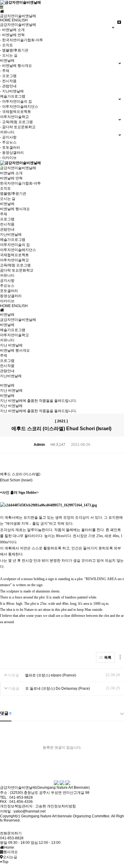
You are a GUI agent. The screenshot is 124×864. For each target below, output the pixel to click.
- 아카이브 (8, 158)
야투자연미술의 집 (15, 245)
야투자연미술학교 (14, 260)
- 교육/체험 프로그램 (16, 122)
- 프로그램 (8, 76)
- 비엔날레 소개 (12, 30)
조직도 (5, 188)
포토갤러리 (9, 291)
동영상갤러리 (11, 296)
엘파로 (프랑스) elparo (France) (50, 675)
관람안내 (7, 229)
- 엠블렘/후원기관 (14, 50)
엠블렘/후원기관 (13, 193)
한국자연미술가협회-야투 (20, 183)
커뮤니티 (7, 275)
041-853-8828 (11, 838)
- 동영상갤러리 (12, 153)
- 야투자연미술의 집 (16, 101)
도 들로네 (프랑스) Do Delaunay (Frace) (57, 688)
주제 (3, 214)
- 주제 (4, 71)
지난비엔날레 (11, 234)
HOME (5, 20)
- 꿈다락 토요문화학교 (18, 127)
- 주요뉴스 (8, 142)
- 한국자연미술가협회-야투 (21, 40)
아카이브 (7, 301)
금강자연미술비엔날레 (18, 168)
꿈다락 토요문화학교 (16, 270)
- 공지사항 (8, 137)
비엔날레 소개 (11, 173)
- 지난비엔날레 (12, 91)
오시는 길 (7, 199)
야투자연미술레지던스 (18, 250)
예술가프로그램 (12, 240)
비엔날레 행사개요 (15, 209)
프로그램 (7, 219)
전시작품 (7, 224)
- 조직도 (6, 45)
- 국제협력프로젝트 (15, 112)
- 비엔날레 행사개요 (16, 66)
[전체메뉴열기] (1, 7)
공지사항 (7, 280)
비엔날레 (7, 204)
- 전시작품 (8, 81)
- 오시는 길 (8, 55)
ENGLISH (20, 20)
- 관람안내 (8, 86)
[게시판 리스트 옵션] (120, 657)
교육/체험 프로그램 (15, 265)
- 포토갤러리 (10, 147)
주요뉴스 (7, 286)
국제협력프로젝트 (14, 255)
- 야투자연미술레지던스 (19, 106)
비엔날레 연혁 (11, 178)
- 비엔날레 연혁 (12, 35)
